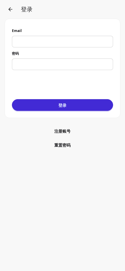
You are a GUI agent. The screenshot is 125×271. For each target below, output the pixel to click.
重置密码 (62, 145)
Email (17, 30)
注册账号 (62, 131)
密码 (15, 53)
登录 (62, 105)
